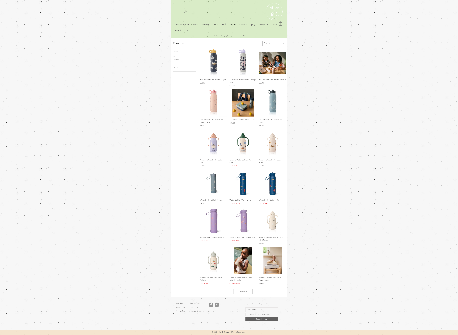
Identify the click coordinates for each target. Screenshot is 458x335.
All (174, 56)
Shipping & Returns (197, 311)
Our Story (180, 303)
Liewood (176, 59)
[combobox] (274, 43)
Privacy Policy (194, 307)
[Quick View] (213, 62)
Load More (243, 292)
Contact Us (180, 307)
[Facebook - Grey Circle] (211, 305)
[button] (280, 23)
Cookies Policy (195, 303)
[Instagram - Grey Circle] (217, 305)
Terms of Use (181, 311)
